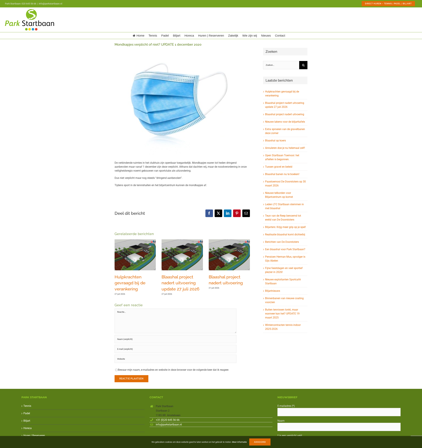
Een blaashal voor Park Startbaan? (285, 249)
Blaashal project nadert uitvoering (284, 114)
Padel (26, 413)
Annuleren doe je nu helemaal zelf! (285, 147)
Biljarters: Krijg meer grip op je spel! (285, 227)
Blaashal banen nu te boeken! (282, 174)
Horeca (27, 428)
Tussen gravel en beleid (278, 166)
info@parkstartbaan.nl (50, 3)
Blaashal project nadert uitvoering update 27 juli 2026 (180, 282)
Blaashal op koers (275, 140)
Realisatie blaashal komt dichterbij (285, 234)
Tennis (27, 405)
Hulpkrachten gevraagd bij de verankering (130, 282)
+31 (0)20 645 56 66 (168, 419)
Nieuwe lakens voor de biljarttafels (285, 121)
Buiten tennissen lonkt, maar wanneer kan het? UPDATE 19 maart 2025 (282, 313)
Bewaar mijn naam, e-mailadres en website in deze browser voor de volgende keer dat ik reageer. (173, 369)
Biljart (26, 420)
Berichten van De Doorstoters (282, 241)
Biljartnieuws (272, 290)
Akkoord (260, 442)
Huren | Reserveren (34, 435)
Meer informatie (239, 442)
